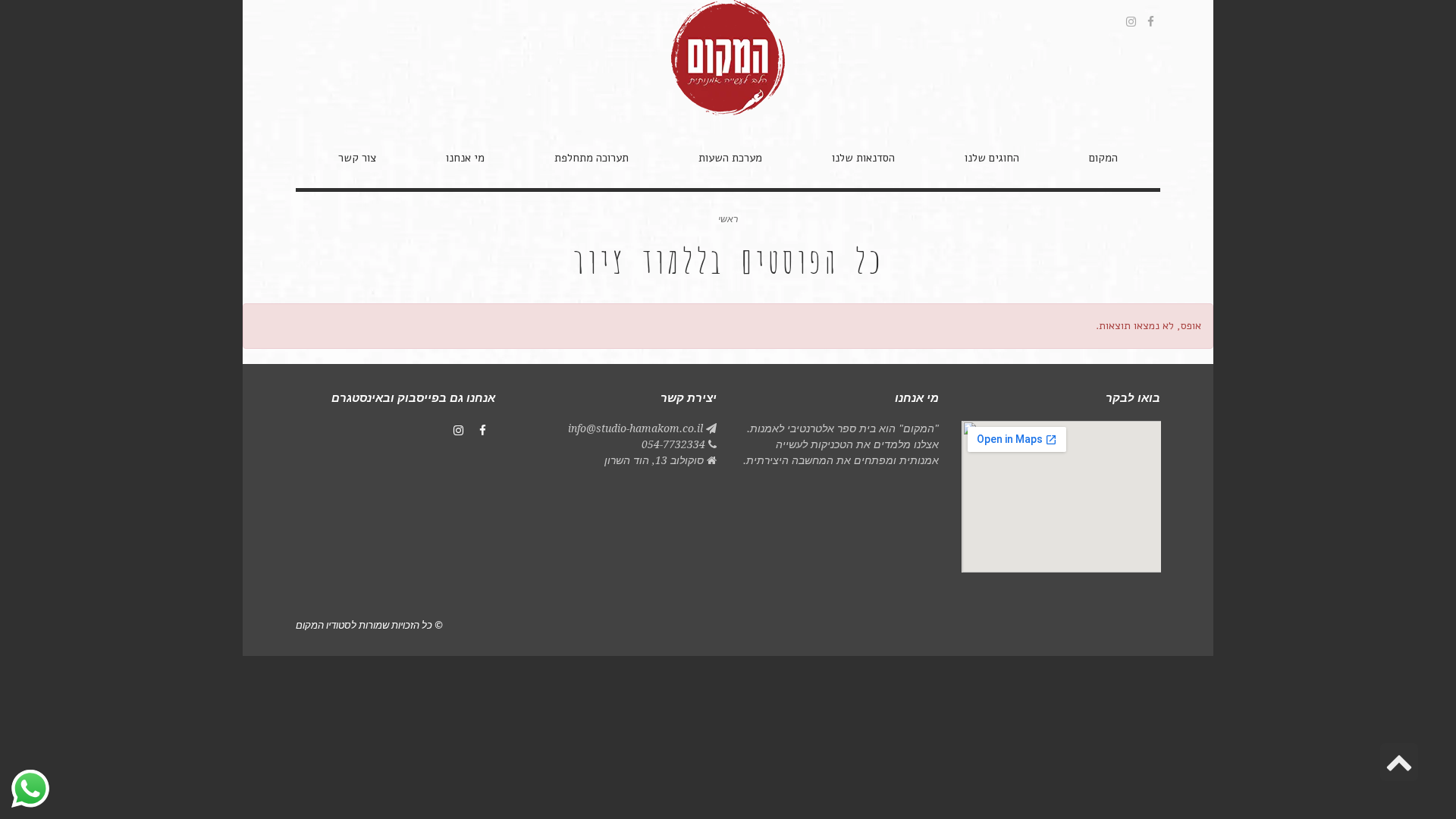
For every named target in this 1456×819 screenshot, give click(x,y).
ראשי (728, 219)
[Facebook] (483, 431)
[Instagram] (459, 431)
